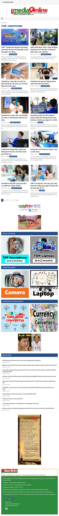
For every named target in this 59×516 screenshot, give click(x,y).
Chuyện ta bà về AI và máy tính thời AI (12, 398)
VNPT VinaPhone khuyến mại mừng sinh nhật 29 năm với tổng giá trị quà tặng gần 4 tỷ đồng (14, 49)
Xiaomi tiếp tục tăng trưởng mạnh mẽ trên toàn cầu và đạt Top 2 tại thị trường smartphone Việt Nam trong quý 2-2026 (29, 370)
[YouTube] (9, 499)
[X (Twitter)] (13, 499)
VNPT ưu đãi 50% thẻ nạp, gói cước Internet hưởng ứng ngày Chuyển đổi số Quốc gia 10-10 (44, 185)
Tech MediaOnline (7, 2)
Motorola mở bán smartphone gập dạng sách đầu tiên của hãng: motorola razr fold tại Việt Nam (28, 408)
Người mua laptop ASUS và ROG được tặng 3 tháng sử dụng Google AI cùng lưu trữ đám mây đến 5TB (29, 365)
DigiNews (40, 122)
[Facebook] (6, 499)
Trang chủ (3, 22)
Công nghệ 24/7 (45, 86)
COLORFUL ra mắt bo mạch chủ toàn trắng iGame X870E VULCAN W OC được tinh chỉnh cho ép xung (28, 388)
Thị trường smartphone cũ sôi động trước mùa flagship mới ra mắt (20, 403)
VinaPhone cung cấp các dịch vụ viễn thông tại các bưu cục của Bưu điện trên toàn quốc (14, 83)
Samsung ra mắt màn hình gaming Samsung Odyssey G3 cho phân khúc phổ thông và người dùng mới (28, 381)
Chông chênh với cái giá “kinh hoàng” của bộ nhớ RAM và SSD (19, 394)
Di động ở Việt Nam (46, 54)
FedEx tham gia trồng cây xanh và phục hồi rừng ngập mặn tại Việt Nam (21, 360)
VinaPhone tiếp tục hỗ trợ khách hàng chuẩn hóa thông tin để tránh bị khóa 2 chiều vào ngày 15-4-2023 (43, 117)
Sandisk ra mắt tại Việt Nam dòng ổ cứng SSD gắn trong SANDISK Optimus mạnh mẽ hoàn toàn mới (29, 376)
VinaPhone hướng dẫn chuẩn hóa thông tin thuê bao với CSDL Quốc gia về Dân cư (14, 151)
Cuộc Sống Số (13, 54)
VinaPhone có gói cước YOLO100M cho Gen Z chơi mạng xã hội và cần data (14, 117)
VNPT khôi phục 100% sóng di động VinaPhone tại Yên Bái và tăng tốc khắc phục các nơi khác (43, 49)
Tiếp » (17, 200)
